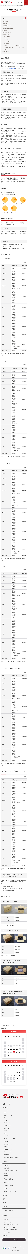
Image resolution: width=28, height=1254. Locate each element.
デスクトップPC (8, 1115)
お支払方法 (6, 1176)
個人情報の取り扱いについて (11, 1224)
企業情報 (6, 1219)
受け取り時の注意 (6, 32)
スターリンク (7, 1125)
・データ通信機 (6, 37)
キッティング (7, 1152)
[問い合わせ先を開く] (21, 2)
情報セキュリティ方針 (9, 1227)
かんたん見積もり (8, 1185)
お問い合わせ (7, 1183)
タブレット (6, 1120)
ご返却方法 (6, 1168)
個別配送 (4, 23)
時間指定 (4, 30)
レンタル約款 (7, 1232)
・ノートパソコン (6, 41)
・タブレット (5, 39)
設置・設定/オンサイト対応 (11, 1157)
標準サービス (7, 1147)
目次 (3, 18)
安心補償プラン (8, 1149)
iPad (5, 1118)
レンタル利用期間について (10, 1170)
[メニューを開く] (26, 2)
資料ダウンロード (8, 1188)
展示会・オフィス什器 (9, 1138)
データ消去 (6, 1154)
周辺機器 (6, 1141)
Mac (5, 1112)
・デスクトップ (6, 43)
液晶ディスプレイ (8, 1128)
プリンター (6, 1130)
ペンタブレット (8, 1136)
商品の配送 (5, 21)
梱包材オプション (6, 26)
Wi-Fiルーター (7, 1123)
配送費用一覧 (5, 34)
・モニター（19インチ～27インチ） (11, 45)
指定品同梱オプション (7, 28)
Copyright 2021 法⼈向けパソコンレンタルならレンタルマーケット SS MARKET (18, 1248)
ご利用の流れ (7, 1165)
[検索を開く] (14, 2)
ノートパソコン (8, 1110)
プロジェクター (8, 1133)
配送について (7, 1173)
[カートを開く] (18, 2)
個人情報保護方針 (8, 1222)
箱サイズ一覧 (5, 51)
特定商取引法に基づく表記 (10, 1229)
